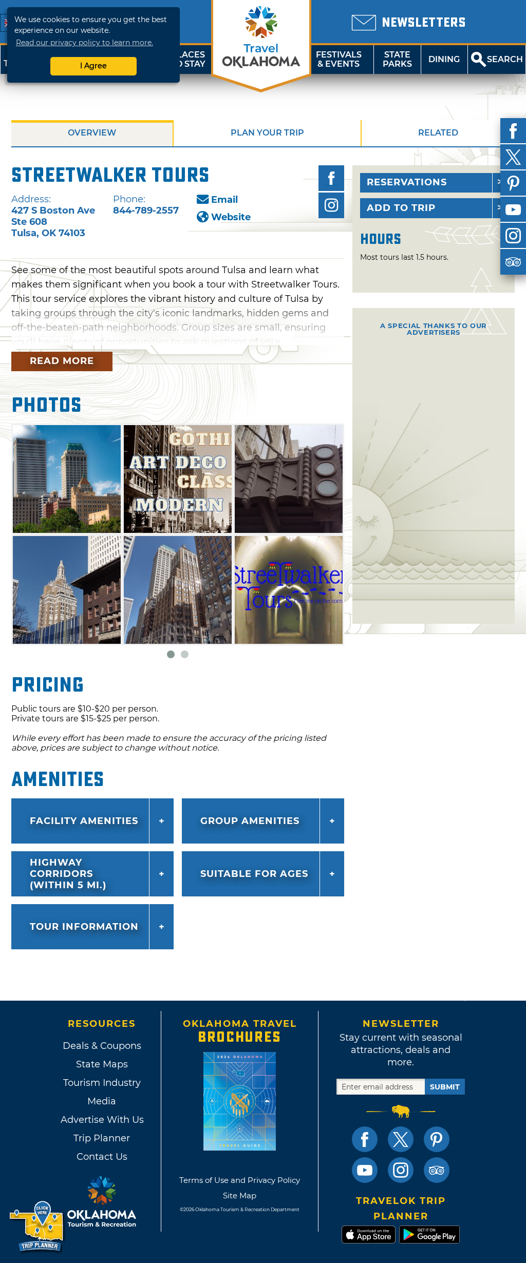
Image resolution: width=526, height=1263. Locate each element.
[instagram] (513, 235)
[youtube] (513, 209)
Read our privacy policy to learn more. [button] (84, 42)
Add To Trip (401, 208)
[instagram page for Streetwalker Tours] (331, 205)
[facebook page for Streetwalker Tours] (331, 178)
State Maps (102, 1064)
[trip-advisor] (513, 262)
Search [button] (505, 59)
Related (438, 133)
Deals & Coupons (102, 1045)
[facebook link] (365, 1139)
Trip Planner (101, 1138)
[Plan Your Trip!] (37, 1226)
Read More (62, 361)
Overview (92, 133)
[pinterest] (513, 183)
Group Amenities (249, 821)
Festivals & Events (339, 59)
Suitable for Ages (254, 873)
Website (231, 217)
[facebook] (513, 131)
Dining (444, 59)
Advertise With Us (102, 1119)
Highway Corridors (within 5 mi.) (68, 874)
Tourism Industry (102, 1082)
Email (224, 199)
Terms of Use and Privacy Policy (239, 1180)
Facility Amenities (84, 821)
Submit (445, 1087)
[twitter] (513, 157)
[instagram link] (401, 1170)
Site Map (239, 1195)
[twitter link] (401, 1139)
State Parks (397, 59)
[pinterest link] (436, 1139)
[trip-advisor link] (436, 1170)
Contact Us (102, 1156)
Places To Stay (188, 59)
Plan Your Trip (267, 133)
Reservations (407, 182)
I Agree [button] (93, 65)
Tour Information (84, 926)
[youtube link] (365, 1170)
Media (101, 1101)
